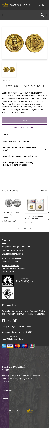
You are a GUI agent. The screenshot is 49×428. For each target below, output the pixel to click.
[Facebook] (3, 320)
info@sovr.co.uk (15, 254)
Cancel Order (8, 271)
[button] (24, 142)
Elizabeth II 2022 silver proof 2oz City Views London (10, 214)
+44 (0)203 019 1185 (21, 247)
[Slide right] (30, 229)
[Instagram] (9, 320)
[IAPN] (24, 292)
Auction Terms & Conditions (14, 268)
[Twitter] (15, 320)
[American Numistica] (24, 280)
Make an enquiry (24, 127)
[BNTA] (9, 280)
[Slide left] (18, 229)
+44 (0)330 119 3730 (15, 250)
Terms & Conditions (10, 266)
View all (43, 191)
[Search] (42, 15)
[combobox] (24, 15)
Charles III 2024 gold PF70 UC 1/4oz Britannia (34, 217)
